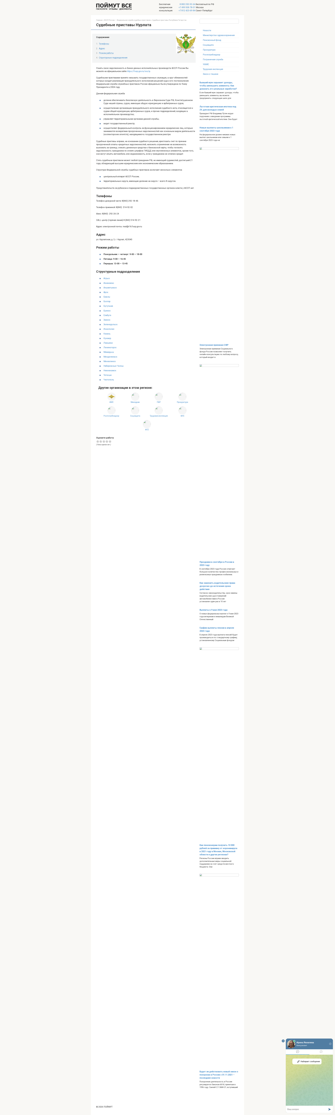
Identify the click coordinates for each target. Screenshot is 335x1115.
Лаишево (108, 343)
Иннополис (109, 329)
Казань (107, 333)
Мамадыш (109, 352)
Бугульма (108, 306)
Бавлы (107, 297)
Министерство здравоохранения (219, 35)
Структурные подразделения (113, 57)
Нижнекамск (110, 370)
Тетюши (107, 375)
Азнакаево (109, 283)
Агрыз (107, 278)
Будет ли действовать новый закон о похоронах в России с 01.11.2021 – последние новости (219, 1074)
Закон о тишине (210, 74)
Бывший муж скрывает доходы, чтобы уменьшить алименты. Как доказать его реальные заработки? (218, 85)
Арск (106, 292)
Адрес (102, 48)
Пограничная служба (213, 59)
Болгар (107, 301)
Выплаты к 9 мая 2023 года (213, 610)
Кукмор (107, 338)
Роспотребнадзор (211, 54)
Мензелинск (110, 361)
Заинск (107, 320)
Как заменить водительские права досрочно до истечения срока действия (217, 586)
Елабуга (107, 315)
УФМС (206, 64)
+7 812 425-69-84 (187, 10)
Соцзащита (208, 45)
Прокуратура (209, 50)
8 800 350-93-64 (187, 4)
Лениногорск (110, 347)
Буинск (107, 310)
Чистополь (109, 379)
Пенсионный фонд (212, 40)
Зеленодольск (111, 324)
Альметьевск (110, 287)
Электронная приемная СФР (214, 345)
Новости (207, 30)
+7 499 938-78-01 (187, 7)
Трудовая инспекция (213, 69)
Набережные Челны (114, 366)
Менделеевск (110, 357)
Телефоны (104, 44)
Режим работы (106, 53)
